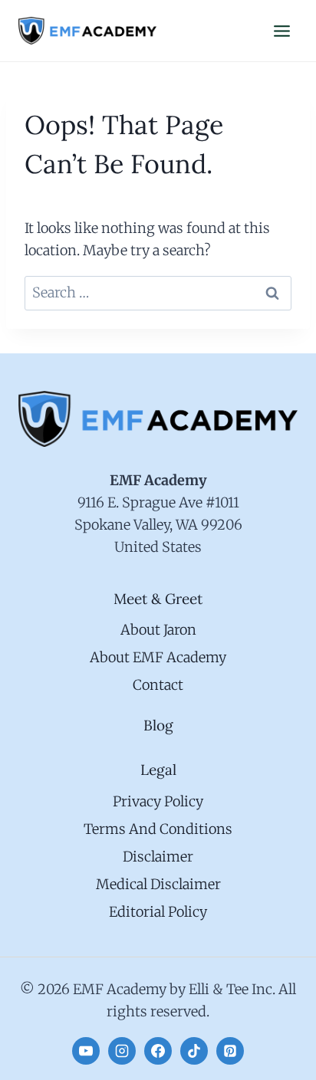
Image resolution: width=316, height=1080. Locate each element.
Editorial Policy (158, 912)
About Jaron (158, 629)
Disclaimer (158, 856)
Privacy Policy (158, 801)
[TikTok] (194, 1051)
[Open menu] (281, 30)
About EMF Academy (158, 657)
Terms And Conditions (158, 829)
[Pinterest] (230, 1051)
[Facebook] (158, 1051)
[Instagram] (122, 1051)
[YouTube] (86, 1051)
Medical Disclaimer (158, 884)
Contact (158, 685)
